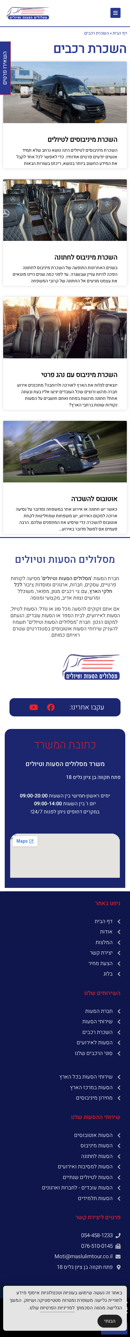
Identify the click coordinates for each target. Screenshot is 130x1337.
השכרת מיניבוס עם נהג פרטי (79, 375)
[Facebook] (50, 707)
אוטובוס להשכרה (94, 499)
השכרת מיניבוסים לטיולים (82, 139)
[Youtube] (33, 707)
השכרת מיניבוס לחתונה (86, 257)
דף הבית (120, 33)
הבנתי (109, 1321)
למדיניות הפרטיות (57, 1307)
